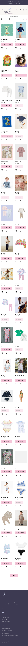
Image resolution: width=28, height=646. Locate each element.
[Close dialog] (26, 312)
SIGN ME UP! (14, 327)
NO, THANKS (14, 330)
